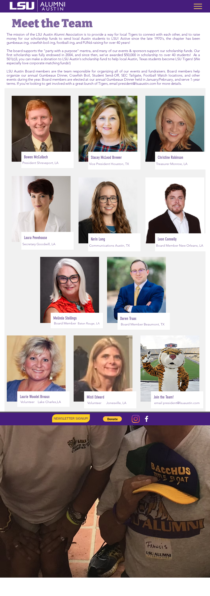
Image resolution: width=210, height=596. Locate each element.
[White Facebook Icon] (147, 419)
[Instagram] (136, 419)
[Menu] (198, 6)
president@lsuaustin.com (181, 403)
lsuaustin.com (146, 83)
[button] (112, 419)
